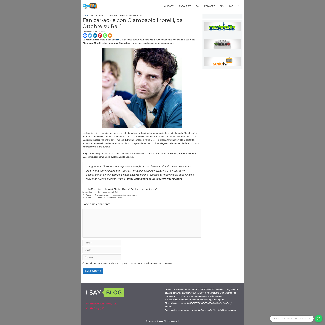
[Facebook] (85, 35)
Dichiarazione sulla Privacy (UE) (101, 304)
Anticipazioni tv (91, 192)
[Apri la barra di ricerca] (238, 6)
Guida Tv (169, 6)
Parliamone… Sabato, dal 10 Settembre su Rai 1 (105, 198)
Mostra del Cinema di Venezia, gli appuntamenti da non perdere (111, 195)
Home (85, 15)
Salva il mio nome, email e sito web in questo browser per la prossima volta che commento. (128, 263)
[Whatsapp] (105, 35)
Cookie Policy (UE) (95, 308)
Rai (197, 6)
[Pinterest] (100, 35)
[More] (110, 35)
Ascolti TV (185, 6)
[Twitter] (90, 35)
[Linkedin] (95, 35)
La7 (231, 6)
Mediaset (209, 6)
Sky (222, 6)
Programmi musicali (106, 192)
